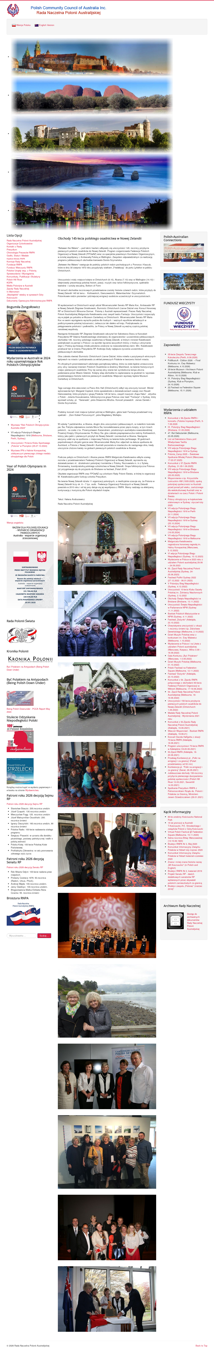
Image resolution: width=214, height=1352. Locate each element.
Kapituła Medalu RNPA (16, 258)
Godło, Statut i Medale (18, 255)
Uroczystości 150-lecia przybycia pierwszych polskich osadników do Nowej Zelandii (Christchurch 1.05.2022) (184, 705)
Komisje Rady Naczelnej (18, 261)
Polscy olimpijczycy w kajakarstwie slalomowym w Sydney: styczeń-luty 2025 (185, 502)
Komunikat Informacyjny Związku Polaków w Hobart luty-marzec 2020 (185, 848)
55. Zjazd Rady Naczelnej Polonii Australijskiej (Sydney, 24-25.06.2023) (184, 571)
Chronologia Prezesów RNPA (21, 252)
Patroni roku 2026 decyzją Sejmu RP (24, 803)
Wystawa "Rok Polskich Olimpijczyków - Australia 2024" (30, 426)
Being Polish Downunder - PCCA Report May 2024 (28, 710)
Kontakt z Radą (14, 246)
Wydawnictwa (31, 790)
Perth (13, 438)
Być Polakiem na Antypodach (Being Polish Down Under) (28, 668)
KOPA (10, 282)
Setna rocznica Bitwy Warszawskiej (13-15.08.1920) (185, 839)
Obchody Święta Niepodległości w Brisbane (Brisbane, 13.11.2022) (184, 600)
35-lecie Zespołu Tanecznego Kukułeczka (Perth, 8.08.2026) (183, 356)
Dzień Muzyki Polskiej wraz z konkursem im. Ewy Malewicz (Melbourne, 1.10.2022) (182, 637)
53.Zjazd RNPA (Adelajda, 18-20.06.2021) (182, 753)
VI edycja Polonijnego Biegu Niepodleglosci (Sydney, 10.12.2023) (185, 555)
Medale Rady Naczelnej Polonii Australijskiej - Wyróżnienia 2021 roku (183, 715)
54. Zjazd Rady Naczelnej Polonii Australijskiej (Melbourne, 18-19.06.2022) (184, 694)
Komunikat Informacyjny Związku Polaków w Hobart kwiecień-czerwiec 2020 (185, 855)
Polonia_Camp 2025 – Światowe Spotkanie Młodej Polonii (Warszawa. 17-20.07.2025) (186, 457)
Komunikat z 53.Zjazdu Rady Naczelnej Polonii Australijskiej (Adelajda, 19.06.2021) (183, 724)
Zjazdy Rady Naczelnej (18, 288)
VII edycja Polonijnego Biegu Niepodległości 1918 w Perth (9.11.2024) (182, 511)
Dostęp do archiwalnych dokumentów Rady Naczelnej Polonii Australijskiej (194, 921)
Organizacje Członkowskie (19, 243)
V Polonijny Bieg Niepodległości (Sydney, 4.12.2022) (183, 585)
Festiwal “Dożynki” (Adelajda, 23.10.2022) (182, 675)
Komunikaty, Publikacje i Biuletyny (23, 276)
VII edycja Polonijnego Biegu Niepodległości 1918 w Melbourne (184, 537)
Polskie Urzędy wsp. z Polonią (21, 270)
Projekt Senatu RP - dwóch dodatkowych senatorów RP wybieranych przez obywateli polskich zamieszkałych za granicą (185, 878)
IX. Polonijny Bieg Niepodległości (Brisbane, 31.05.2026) (184, 428)
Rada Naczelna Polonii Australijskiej (24, 240)
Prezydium (12, 249)
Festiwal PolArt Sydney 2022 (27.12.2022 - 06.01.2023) (182, 579)
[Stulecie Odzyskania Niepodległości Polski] (20, 737)
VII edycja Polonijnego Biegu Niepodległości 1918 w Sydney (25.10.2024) (183, 520)
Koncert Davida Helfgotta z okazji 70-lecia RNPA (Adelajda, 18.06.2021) (184, 739)
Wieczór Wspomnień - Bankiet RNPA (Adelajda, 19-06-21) (186, 732)
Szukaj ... (44, 935)
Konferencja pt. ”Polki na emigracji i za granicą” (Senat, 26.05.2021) (185, 768)
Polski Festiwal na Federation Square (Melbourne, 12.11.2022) (183, 669)
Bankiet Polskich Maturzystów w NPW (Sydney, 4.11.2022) (183, 615)
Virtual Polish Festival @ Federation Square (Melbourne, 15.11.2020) (185, 833)
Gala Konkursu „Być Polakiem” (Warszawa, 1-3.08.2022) (183, 657)
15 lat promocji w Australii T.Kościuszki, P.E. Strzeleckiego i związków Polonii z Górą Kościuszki (185, 825)
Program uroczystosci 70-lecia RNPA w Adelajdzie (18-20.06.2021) (186, 747)
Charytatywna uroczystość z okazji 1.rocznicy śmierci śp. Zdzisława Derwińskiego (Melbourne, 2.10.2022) (186, 628)
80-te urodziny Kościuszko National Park (185, 818)
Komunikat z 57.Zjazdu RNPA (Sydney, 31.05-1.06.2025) (182, 464)
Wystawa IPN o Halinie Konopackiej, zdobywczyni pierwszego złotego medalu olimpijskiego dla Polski (30, 453)
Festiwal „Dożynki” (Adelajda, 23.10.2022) (182, 621)
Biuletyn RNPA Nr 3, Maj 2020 (182, 843)
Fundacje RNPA (14, 264)
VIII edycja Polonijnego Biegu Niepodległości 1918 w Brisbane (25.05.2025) (183, 472)
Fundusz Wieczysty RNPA (19, 267)
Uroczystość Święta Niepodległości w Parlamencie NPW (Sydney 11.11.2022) (185, 607)
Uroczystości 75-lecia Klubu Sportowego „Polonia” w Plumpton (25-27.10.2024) (30, 444)
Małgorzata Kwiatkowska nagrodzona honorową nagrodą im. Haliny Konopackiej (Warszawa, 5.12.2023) (184, 546)
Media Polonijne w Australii (20, 285)
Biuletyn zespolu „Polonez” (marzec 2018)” (185, 887)
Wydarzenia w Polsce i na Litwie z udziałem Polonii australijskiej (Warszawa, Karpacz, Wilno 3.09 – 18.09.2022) (184, 648)
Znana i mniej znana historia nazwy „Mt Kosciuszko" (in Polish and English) (185, 864)
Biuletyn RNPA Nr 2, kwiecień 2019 (185, 870)
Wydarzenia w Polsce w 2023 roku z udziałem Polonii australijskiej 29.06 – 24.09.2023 (185, 562)
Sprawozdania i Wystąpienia (20, 273)
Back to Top (201, 1345)
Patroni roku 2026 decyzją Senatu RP (25, 867)
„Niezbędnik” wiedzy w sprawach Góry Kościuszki (25, 296)
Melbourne (37, 435)
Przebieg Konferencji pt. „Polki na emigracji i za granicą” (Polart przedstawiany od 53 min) (184, 761)
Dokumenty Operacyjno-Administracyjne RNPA (29, 300)
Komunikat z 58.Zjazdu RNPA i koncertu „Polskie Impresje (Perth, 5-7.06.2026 (185, 421)
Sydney (21, 438)
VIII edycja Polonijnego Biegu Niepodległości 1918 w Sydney (183, 449)
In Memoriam (13, 291)
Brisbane (47, 435)
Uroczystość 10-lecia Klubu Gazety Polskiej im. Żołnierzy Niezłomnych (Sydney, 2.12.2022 (185, 592)
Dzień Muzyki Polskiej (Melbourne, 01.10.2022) (184, 663)
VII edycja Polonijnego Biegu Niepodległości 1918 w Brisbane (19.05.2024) (183, 529)
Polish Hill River (14, 279)
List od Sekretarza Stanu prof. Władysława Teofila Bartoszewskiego (182, 442)
